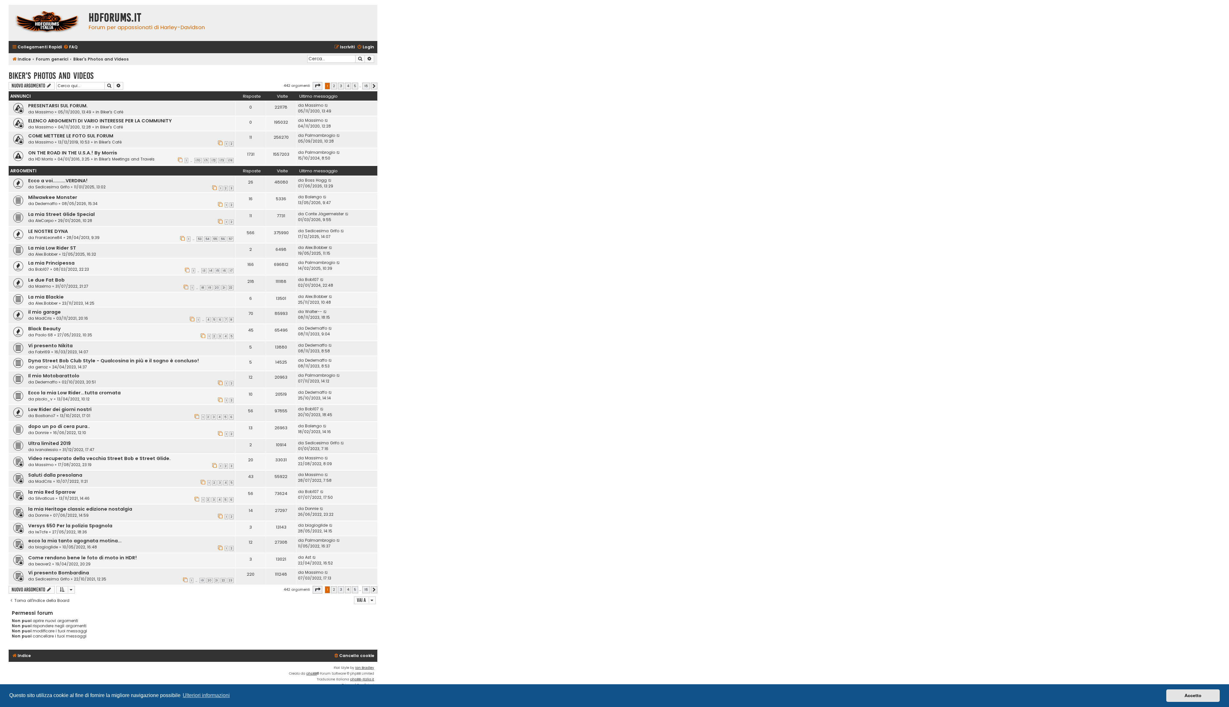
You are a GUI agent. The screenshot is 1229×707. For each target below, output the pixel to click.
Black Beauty (44, 328)
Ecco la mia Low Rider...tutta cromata (74, 393)
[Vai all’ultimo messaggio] (327, 105)
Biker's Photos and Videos (51, 76)
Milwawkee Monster (52, 197)
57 (230, 239)
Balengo (313, 197)
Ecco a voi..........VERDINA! (58, 180)
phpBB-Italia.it (362, 679)
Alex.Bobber (46, 254)
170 (198, 160)
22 (230, 288)
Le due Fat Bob (46, 280)
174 (230, 160)
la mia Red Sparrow (52, 492)
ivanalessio (46, 449)
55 (215, 239)
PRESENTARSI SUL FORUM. (58, 106)
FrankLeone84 (48, 237)
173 (222, 160)
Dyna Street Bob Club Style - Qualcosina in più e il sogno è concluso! (113, 361)
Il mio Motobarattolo (53, 376)
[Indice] (47, 22)
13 (204, 271)
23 (230, 580)
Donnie (42, 432)
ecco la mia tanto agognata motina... (75, 541)
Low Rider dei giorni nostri (60, 409)
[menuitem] (70, 47)
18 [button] (366, 85)
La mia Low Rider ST (52, 248)
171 (206, 160)
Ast (308, 557)
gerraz (41, 367)
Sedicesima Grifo (52, 187)
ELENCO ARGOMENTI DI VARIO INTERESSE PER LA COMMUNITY (100, 121)
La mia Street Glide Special (61, 214)
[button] (317, 86)
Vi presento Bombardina (58, 573)
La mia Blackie (46, 297)
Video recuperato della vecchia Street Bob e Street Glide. (99, 458)
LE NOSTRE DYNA (48, 231)
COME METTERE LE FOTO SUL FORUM (70, 136)
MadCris (43, 318)
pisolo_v (43, 399)
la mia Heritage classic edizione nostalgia (80, 509)
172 (214, 160)
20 (217, 288)
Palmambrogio (320, 135)
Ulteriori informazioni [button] (206, 695)
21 (224, 288)
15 (217, 271)
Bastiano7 (45, 415)
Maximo (43, 286)
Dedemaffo (46, 203)
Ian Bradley (364, 667)
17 (231, 271)
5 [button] (355, 85)
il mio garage (44, 312)
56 (223, 239)
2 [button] (334, 85)
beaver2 (43, 564)
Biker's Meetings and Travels (127, 159)
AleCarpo (44, 220)
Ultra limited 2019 (49, 443)
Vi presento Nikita (50, 345)
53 (200, 239)
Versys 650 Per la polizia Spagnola (70, 525)
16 (224, 271)
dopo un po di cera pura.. (59, 426)
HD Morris (44, 159)
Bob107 (42, 269)
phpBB (311, 673)
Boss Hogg (316, 180)
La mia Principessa (51, 263)
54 (207, 239)
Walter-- (313, 311)
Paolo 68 (44, 335)
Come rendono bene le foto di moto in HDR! (82, 558)
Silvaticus (44, 498)
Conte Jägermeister (324, 214)
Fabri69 (42, 352)
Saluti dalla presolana (55, 475)
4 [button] (348, 85)
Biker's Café (111, 112)
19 (209, 288)
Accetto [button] (1193, 695)
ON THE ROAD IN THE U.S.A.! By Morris (72, 153)
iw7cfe (41, 532)
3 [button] (341, 85)
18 (202, 288)
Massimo (44, 112)
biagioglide (316, 525)
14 (210, 271)
